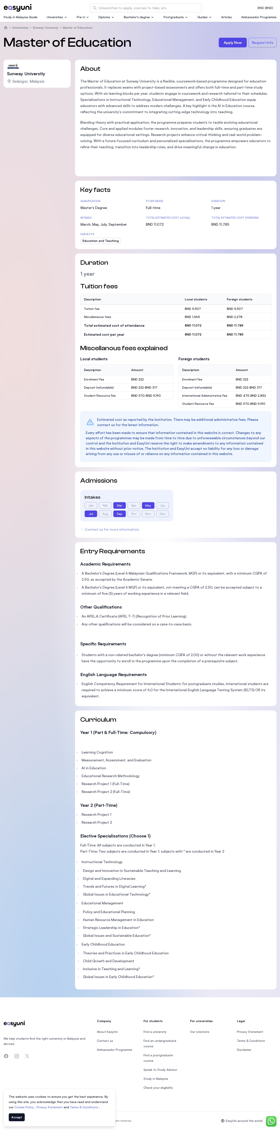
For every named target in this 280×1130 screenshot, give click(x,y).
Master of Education (77, 27)
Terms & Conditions (84, 1107)
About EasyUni (107, 1032)
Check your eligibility (158, 1087)
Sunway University (45, 27)
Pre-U (81, 17)
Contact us (105, 1041)
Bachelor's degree (137, 17)
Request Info (262, 42)
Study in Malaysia (156, 1078)
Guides (203, 17)
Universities (55, 17)
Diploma (104, 17)
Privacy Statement (50, 1107)
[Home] (6, 27)
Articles (226, 17)
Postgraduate (174, 17)
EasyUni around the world (244, 1121)
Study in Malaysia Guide (20, 17)
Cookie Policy (24, 1107)
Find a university (155, 1032)
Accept (16, 1117)
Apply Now (233, 42)
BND (265, 8)
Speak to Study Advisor (160, 1069)
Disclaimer (244, 1049)
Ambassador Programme (258, 17)
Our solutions (199, 1032)
